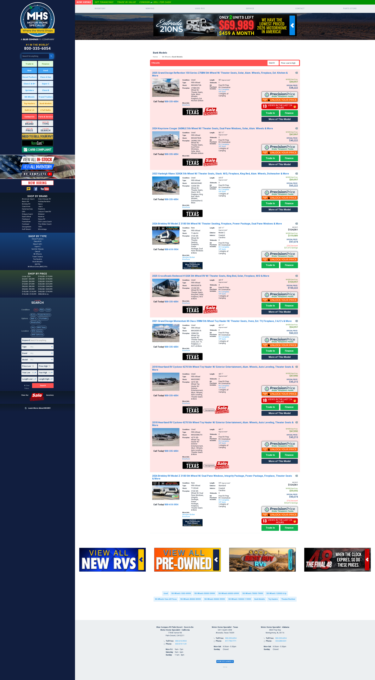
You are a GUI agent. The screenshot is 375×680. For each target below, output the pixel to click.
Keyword (26, 340)
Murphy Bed (35, 322)
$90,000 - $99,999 (28, 289)
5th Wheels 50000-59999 (204, 593)
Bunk (33, 315)
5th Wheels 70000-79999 (252, 593)
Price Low (26, 366)
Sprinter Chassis (37, 249)
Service (250, 8)
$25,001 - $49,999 (28, 279)
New (29, 70)
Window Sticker (188, 257)
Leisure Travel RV (44, 212)
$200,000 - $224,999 (45, 281)
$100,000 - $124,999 (29, 292)
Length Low (27, 379)
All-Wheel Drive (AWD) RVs (37, 267)
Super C (45, 84)
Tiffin (40, 227)
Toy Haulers (29, 103)
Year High (43, 373)
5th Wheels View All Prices (166, 599)
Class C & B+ (29, 84)
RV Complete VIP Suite (224, 90)
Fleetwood (26, 219)
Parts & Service (45, 117)
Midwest (41, 214)
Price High (43, 366)
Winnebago (42, 229)
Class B (45, 90)
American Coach (28, 199)
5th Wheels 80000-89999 (190, 599)
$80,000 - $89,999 (28, 286)
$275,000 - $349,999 (45, 286)
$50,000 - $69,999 (28, 281)
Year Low (26, 373)
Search (43, 386)
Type (24, 347)
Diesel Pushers (29, 77)
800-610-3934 (171, 249)
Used (45, 70)
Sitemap (225, 667)
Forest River (26, 222)
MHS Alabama (37, 331)
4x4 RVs (37, 264)
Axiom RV (25, 201)
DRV (23, 212)
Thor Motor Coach (45, 224)
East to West (26, 217)
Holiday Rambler (44, 201)
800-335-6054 (37, 48)
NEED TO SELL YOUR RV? (37, 136)
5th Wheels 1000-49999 (181, 593)
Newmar (41, 217)
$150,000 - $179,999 (45, 276)
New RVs (150, 8)
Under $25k (26, 276)
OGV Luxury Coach (45, 222)
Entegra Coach (27, 214)
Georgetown (26, 227)
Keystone (41, 209)
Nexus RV (41, 219)
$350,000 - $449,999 (45, 289)
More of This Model (280, 119)
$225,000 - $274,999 (45, 284)
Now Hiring (83, 2)
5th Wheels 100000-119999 (239, 599)
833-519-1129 (180, 644)
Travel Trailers (46, 97)
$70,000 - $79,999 (28, 284)
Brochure (186, 105)
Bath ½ (33, 319)
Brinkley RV (26, 204)
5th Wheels (29, 97)
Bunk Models (46, 103)
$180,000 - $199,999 (45, 279)
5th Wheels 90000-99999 (214, 599)
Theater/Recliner (44, 315)
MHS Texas (41, 327)
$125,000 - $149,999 (29, 294)
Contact (300, 8)
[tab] (225, 661)
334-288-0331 (281, 641)
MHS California (37, 335)
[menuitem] (290, 62)
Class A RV (37, 241)
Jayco (40, 206)
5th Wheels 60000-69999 (228, 593)
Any (36, 310)
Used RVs (200, 8)
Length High (44, 379)
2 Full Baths (45, 110)
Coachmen (26, 206)
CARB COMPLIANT (39, 149)
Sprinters (29, 90)
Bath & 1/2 (29, 110)
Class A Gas (45, 77)
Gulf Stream (26, 229)
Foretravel (25, 224)
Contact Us (29, 117)
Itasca (40, 204)
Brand (24, 353)
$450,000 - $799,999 (45, 292)
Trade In (29, 64)
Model (25, 360)
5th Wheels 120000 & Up (276, 593)
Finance (45, 64)
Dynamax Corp (27, 209)
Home (155, 57)
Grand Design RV (44, 199)
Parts (350, 8)
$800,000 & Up (43, 294)
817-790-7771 (230, 641)
